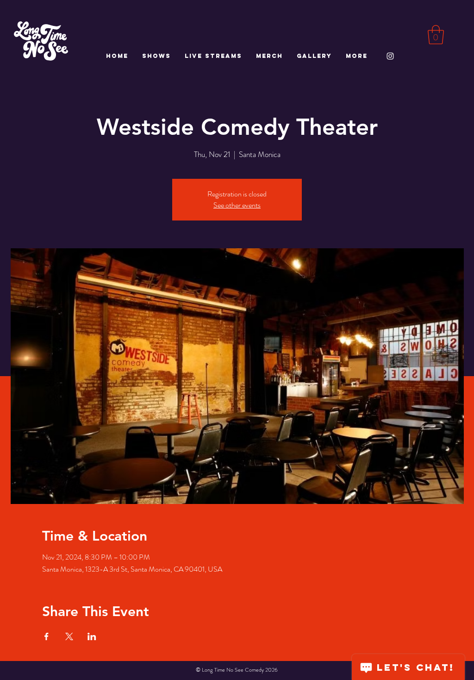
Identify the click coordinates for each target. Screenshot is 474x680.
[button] (436, 34)
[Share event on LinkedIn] (91, 636)
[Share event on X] (69, 636)
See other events (237, 205)
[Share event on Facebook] (46, 636)
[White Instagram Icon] (390, 56)
